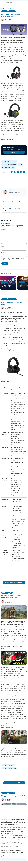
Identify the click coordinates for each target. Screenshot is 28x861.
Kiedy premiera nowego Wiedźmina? (13, 796)
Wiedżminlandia (9, 854)
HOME (2, 8)
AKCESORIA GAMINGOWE (9, 164)
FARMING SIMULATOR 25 (9, 768)
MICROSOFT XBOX (12, 299)
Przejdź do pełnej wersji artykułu (13, 582)
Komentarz (3, 229)
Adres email (4, 252)
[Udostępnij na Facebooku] (12, 172)
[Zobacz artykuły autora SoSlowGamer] (2, 20)
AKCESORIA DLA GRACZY (9, 161)
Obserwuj (14, 152)
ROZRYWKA (4, 792)
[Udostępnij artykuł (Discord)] (24, 172)
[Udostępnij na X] (21, 172)
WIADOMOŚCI (12, 11)
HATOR (20, 164)
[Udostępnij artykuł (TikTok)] (18, 172)
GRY (11, 592)
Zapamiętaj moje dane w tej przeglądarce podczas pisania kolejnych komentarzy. (13, 259)
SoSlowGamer (8, 19)
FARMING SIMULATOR (8, 765)
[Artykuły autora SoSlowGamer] (5, 192)
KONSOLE (4, 299)
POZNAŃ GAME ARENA (8, 167)
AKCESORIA (8, 8)
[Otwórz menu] (25, 2)
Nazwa (3, 246)
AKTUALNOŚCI (5, 592)
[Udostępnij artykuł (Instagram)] (15, 172)
